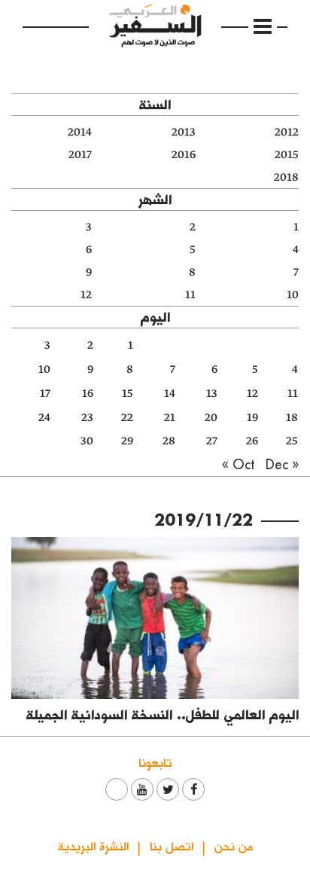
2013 (184, 132)
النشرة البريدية (93, 845)
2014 (80, 132)
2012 (287, 132)
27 (211, 441)
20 (211, 418)
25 (292, 441)
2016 (184, 155)
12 (86, 295)
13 (211, 393)
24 (44, 418)
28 (169, 441)
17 (45, 393)
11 (190, 295)
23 (87, 418)
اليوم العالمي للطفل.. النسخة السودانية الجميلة (162, 714)
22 (127, 418)
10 (293, 295)
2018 (286, 177)
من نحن (233, 845)
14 (169, 393)
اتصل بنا (171, 845)
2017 (80, 155)
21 (169, 418)
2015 (287, 155)
